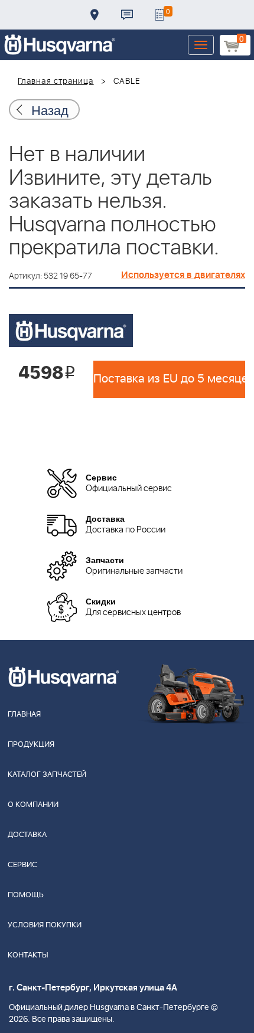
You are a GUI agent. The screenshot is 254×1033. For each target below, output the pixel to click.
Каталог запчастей (47, 774)
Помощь (26, 895)
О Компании (33, 804)
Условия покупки (45, 925)
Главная (24, 714)
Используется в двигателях (183, 275)
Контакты (127, 15)
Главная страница (56, 81)
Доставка (94, 15)
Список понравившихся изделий (159, 15)
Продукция (31, 744)
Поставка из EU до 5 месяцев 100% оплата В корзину (169, 379)
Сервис (22, 865)
